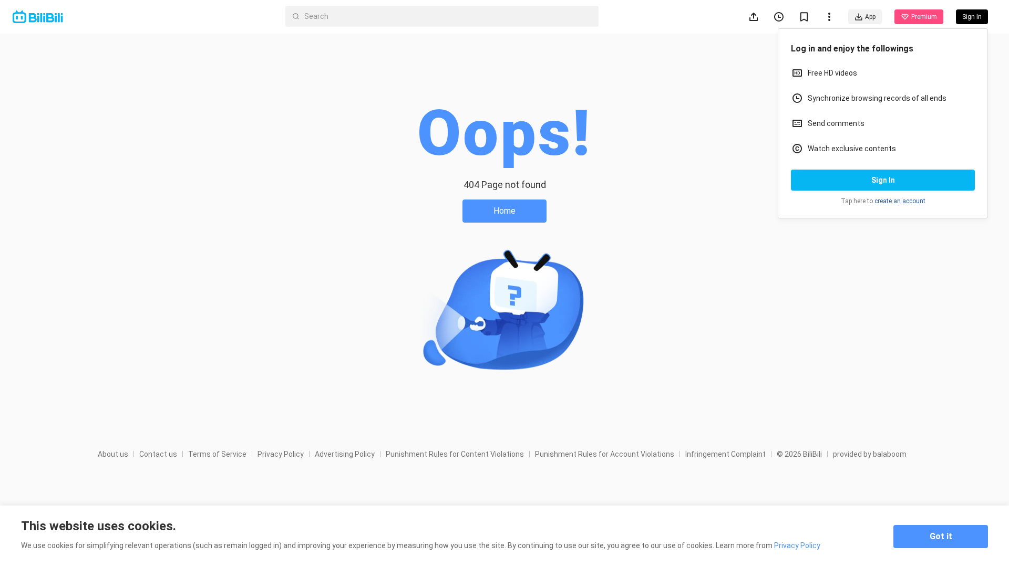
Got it (941, 536)
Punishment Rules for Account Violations (604, 454)
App (870, 16)
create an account (899, 201)
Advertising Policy (345, 454)
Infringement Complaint (725, 454)
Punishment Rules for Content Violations (455, 454)
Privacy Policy (281, 454)
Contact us (158, 454)
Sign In (883, 180)
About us (113, 454)
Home (504, 211)
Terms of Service (217, 454)
